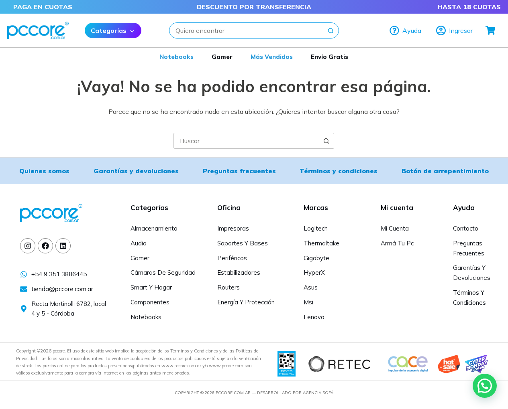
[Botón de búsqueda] (331, 30)
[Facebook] (45, 245)
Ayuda (411, 30)
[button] (485, 386)
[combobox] (246, 30)
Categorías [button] (108, 30)
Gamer (222, 57)
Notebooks (176, 57)
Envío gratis (329, 57)
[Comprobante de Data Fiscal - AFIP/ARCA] (286, 363)
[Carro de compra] (491, 30)
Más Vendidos (272, 57)
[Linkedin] (63, 245)
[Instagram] (27, 245)
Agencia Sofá (318, 392)
